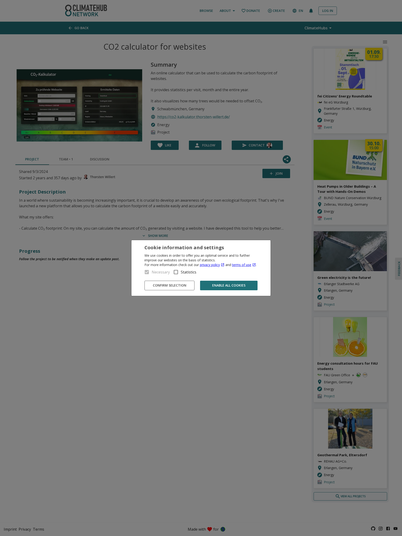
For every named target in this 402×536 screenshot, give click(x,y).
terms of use (241, 265)
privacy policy (210, 265)
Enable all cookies (228, 285)
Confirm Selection (169, 285)
